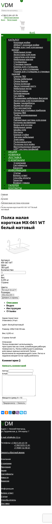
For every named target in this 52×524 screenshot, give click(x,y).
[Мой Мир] (10, 412)
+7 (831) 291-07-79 (9, 15)
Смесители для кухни (24, 57)
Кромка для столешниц (26, 66)
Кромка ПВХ (20, 113)
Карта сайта (16, 522)
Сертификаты (20, 165)
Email (4, 373)
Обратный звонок (11, 17)
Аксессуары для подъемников (29, 100)
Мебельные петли (22, 88)
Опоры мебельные (23, 79)
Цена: (4, 265)
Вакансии (18, 168)
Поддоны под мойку (24, 144)
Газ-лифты (19, 96)
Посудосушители (22, 108)
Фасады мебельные (24, 137)
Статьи (17, 173)
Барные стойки (21, 134)
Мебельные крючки (23, 59)
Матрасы (18, 132)
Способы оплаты (22, 178)
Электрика (19, 139)
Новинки (14, 154)
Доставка (14, 157)
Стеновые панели (22, 64)
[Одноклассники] (6, 412)
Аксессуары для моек (25, 54)
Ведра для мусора (23, 125)
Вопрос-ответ (20, 175)
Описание (12, 302)
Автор (5, 371)
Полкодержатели (22, 142)
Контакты (15, 188)
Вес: (3, 277)
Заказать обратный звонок (13, 452)
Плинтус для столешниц (26, 69)
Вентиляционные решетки (27, 147)
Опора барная (21, 81)
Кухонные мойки (22, 42)
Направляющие (21, 93)
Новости (5, 477)
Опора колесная (22, 83)
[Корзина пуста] (32, 23)
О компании (16, 160)
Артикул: (5, 260)
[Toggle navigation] (2, 35)
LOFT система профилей (26, 149)
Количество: (7, 270)
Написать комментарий (14, 365)
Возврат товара (21, 182)
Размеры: (5, 292)
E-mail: (10, 437)
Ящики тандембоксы (24, 103)
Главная (4, 194)
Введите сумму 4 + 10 (12, 398)
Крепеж (17, 117)
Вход (3, 20)
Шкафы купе (20, 130)
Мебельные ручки (22, 52)
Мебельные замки (23, 127)
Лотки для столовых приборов (30, 110)
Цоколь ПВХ (20, 76)
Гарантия (17, 180)
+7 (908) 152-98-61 (22, 448)
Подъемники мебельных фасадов (31, 98)
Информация (17, 170)
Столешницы (20, 62)
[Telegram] (25, 412)
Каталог (13, 39)
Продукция (6, 467)
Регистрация (12, 20)
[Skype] (21, 412)
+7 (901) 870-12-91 (22, 445)
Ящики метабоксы (23, 105)
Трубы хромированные (25, 115)
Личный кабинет (8, 514)
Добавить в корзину (10, 298)
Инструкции (13, 308)
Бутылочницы (21, 91)
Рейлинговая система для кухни (30, 120)
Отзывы (11, 311)
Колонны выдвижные (25, 122)
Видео (10, 305)
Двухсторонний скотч (25, 86)
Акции (12, 151)
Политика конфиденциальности (13, 520)
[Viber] (17, 412)
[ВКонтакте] (2, 412)
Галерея (13, 185)
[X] (13, 412)
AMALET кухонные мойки (26, 45)
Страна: (5, 282)
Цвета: (4, 287)
